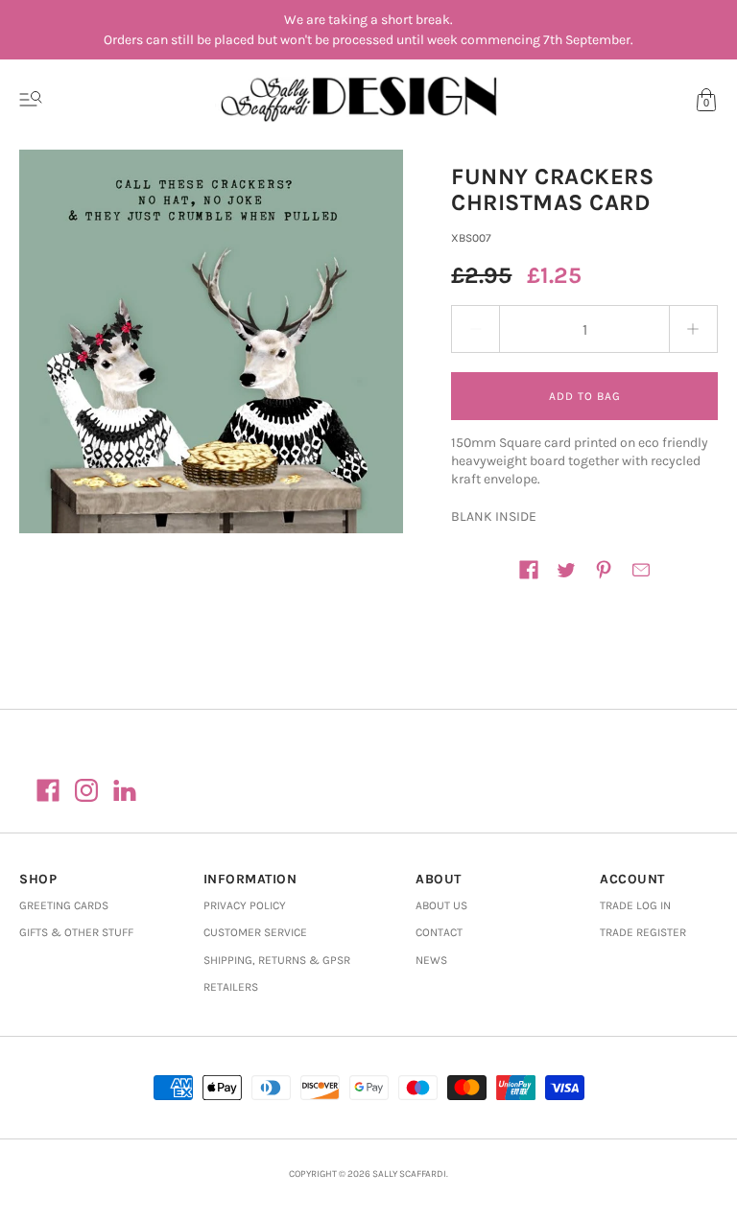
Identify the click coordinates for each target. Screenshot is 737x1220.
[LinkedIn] (124, 790)
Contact (439, 932)
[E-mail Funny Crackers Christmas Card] (641, 569)
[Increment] (694, 329)
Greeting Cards (63, 905)
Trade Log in (635, 905)
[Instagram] (86, 790)
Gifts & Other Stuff (76, 932)
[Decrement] (475, 329)
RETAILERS (230, 987)
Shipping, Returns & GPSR (276, 960)
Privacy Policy (244, 905)
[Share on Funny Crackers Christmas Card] (528, 569)
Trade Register (643, 932)
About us (441, 905)
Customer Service (255, 932)
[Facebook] (47, 790)
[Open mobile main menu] (30, 99)
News (431, 960)
